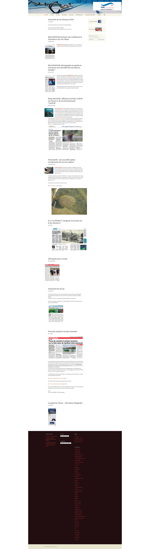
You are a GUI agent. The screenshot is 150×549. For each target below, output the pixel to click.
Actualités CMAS (77, 452)
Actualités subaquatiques (79, 462)
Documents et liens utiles (90, 14)
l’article (51, 124)
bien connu (74, 44)
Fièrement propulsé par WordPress (51, 546)
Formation (76, 483)
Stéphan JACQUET (58, 167)
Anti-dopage (77, 463)
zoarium (53, 180)
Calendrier (99, 14)
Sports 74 (76, 526)
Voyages (76, 539)
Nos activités (64, 14)
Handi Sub (76, 485)
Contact (52, 14)
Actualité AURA (77, 449)
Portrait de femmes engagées (80, 516)
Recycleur (76, 521)
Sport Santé (77, 525)
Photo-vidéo (77, 507)
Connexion (76, 436)
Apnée (76, 465)
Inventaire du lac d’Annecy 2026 (51, 436)
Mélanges (76, 498)
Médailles (76, 492)
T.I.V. (75, 528)
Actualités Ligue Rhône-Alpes (80, 458)
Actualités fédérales (78, 456)
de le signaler (52, 185)
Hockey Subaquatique (78, 487)
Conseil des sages (78, 474)
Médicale (76, 496)
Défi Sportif (77, 476)
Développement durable (79, 478)
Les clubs (58, 14)
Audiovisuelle (77, 469)
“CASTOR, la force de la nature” (61, 118)
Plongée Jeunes (77, 509)
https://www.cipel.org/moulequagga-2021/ (58, 383)
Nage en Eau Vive (78, 503)
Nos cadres (71, 14)
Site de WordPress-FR (78, 441)
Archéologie (77, 467)
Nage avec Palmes (78, 502)
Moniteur (76, 500)
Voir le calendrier (100, 39)
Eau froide (76, 480)
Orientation (77, 505)
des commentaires (79, 439)
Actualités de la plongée (79, 454)
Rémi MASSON (60, 44)
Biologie (76, 471)
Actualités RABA (77, 460)
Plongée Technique (78, 514)
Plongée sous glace (78, 511)
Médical (76, 494)
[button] (91, 39)
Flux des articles (78, 438)
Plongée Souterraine (78, 512)
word (68, 29)
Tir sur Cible (77, 530)
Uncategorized (77, 532)
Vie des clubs (77, 534)
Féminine (76, 482)
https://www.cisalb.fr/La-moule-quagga (58, 378)
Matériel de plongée (78, 491)
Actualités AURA (77, 451)
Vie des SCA (77, 535)
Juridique (76, 489)
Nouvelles (46, 14)
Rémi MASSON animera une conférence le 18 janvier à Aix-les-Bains (51, 439)
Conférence (77, 472)
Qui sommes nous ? (79, 14)
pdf (71, 29)
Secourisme (77, 523)
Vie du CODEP (77, 537)
